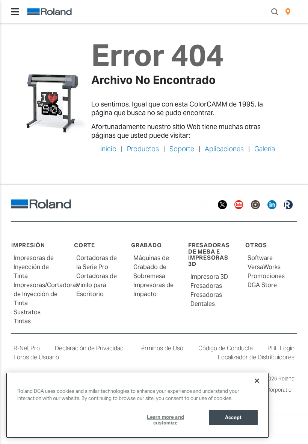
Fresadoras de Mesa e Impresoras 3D (209, 255)
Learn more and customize (165, 420)
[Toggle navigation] (15, 11)
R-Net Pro (27, 348)
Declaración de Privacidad (89, 348)
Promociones (266, 276)
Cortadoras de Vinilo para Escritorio (96, 285)
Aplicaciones (224, 148)
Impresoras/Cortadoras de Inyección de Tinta (46, 294)
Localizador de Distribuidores (256, 357)
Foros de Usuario (36, 357)
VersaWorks (264, 267)
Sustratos (27, 312)
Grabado (146, 245)
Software (260, 258)
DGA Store (262, 285)
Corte (84, 245)
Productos (143, 148)
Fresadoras (206, 286)
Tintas (22, 321)
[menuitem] (287, 11)
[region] (137, 405)
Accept (233, 417)
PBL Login (280, 348)
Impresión (28, 245)
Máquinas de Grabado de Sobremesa (151, 267)
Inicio (108, 148)
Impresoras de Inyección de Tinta (34, 267)
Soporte (181, 148)
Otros (256, 245)
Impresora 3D (209, 277)
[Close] (257, 381)
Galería (264, 148)
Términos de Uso (160, 348)
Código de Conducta (225, 348)
